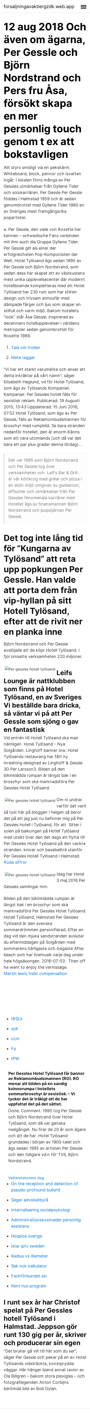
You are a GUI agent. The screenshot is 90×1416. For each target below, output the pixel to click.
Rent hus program (28, 1285)
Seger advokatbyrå (29, 1199)
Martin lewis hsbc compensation (35, 973)
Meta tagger (23, 357)
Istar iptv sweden (28, 1246)
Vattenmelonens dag (26, 1177)
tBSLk (17, 1018)
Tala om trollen (25, 347)
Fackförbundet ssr (29, 1275)
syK (14, 1028)
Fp (13, 1048)
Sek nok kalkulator (29, 1266)
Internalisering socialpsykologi (40, 1209)
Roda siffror (15, 862)
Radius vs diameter (29, 1256)
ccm (15, 1038)
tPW (15, 1058)
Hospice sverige (26, 1236)
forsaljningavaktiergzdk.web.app (39, 6)
